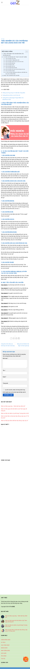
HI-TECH (3, 642)
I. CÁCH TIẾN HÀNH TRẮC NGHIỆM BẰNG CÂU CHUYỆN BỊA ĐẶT (13, 54)
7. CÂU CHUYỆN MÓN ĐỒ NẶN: (11, 67)
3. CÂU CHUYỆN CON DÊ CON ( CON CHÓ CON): (14, 61)
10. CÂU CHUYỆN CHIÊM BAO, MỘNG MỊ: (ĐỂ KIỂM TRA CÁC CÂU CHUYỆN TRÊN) (16, 73)
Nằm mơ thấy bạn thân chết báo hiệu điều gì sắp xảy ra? (14, 420)
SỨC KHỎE (3, 653)
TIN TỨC (2, 38)
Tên (4, 370)
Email (4, 376)
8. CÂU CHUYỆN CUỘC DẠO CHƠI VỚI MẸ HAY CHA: (15, 69)
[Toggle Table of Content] (25, 51)
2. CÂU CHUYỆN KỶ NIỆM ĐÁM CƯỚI (12, 60)
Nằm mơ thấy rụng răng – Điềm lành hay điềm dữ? (13, 406)
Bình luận (5, 358)
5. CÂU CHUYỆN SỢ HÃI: (9, 64)
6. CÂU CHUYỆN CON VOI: (10, 66)
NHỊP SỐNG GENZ (5, 650)
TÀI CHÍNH (3, 656)
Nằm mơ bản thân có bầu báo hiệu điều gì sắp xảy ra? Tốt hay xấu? (15, 417)
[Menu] (2, 2)
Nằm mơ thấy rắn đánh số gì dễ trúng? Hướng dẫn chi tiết (15, 413)
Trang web (5, 383)
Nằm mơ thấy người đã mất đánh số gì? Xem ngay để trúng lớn (14, 409)
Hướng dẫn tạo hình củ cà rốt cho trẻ (11, 95)
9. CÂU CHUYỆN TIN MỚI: (10, 70)
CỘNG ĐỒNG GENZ (5, 639)
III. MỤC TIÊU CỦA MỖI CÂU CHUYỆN (11, 75)
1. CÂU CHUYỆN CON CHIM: (10, 58)
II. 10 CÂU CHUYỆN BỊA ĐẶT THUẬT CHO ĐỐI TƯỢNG (15, 57)
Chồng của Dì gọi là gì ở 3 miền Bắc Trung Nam (14, 92)
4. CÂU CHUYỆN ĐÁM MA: (10, 63)
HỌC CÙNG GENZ (5, 645)
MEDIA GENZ (4, 648)
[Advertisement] (15, 21)
